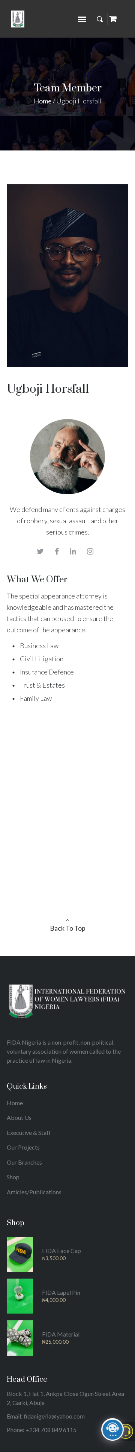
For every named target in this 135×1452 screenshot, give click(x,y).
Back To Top (68, 928)
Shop (13, 1176)
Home (43, 101)
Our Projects (23, 1147)
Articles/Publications (34, 1191)
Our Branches (24, 1162)
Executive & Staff (29, 1132)
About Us (19, 1117)
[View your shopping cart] (113, 18)
